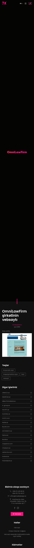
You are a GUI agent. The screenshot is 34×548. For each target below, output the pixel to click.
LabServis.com (7, 452)
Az (21, 3)
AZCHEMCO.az (7, 431)
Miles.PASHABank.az (9, 401)
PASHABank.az (7, 461)
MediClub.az (6, 397)
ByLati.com (6, 427)
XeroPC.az (5, 410)
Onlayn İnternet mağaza (17, 531)
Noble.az (5, 422)
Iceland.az (5, 456)
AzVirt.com (6, 418)
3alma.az (5, 435)
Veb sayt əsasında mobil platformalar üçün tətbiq (17, 535)
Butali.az (5, 439)
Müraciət (18, 514)
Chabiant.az (6, 448)
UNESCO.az (6, 393)
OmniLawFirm (17, 325)
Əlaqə (30, 3)
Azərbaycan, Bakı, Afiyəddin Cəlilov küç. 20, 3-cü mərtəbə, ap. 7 (17, 501)
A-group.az (6, 405)
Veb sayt (17, 528)
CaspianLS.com (7, 444)
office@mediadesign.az (18, 496)
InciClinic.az (6, 414)
